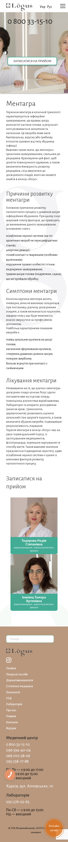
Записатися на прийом (32, 61)
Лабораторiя (14, 704)
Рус (49, 7)
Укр (42, 7)
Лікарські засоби (17, 674)
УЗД (9, 698)
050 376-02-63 (17, 802)
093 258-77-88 (17, 761)
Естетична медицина (19, 686)
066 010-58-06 (18, 756)
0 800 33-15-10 (29, 21)
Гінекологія (13, 692)
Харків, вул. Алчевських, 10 (29, 786)
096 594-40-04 (18, 750)
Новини (11, 716)
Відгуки (11, 728)
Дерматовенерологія (19, 680)
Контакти (12, 722)
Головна (11, 668)
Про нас (11, 710)
